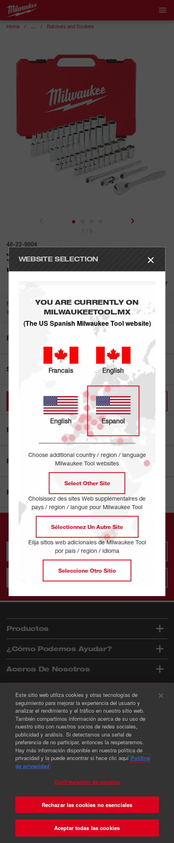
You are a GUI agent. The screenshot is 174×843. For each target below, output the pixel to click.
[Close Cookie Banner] (161, 696)
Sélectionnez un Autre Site (87, 526)
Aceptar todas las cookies (87, 828)
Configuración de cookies (87, 782)
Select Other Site (87, 483)
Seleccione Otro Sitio (87, 570)
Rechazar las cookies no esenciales (87, 805)
